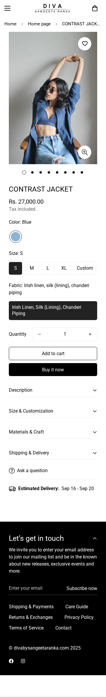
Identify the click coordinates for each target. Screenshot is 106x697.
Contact (63, 628)
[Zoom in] (84, 152)
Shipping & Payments (31, 606)
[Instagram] (23, 661)
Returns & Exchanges (31, 617)
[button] (95, 8)
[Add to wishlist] (84, 43)
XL (64, 268)
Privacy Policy (79, 617)
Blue (15, 237)
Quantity (17, 334)
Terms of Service (26, 628)
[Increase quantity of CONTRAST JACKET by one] (90, 334)
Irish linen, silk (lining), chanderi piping (46, 310)
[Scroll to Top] (95, 666)
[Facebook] (11, 661)
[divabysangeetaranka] (53, 8)
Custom (85, 268)
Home (10, 24)
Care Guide (76, 606)
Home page (39, 24)
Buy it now (53, 370)
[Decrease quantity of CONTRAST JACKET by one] (39, 334)
